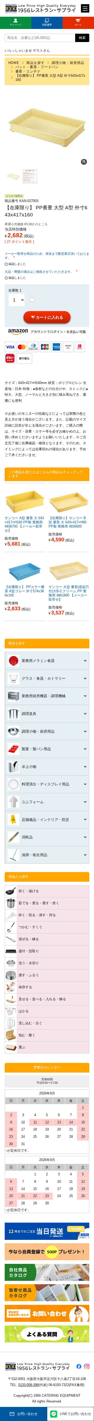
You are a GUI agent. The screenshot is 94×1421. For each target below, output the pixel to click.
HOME (14, 63)
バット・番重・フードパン (37, 67)
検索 (82, 38)
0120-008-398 (28, 1385)
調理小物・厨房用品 (68, 63)
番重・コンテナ (28, 71)
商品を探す (35, 63)
